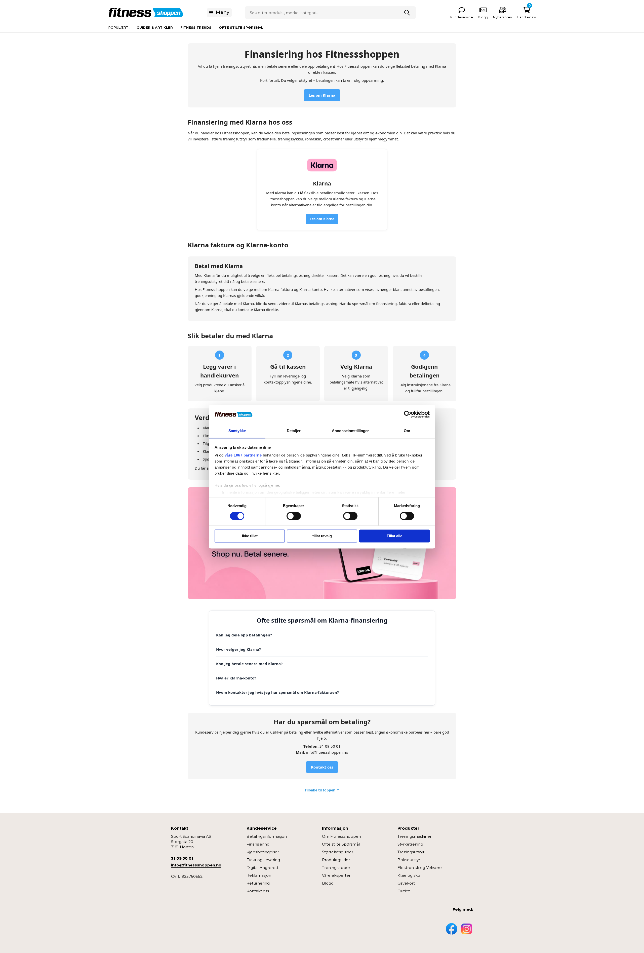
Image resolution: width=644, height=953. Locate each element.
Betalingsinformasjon (267, 836)
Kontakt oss (322, 767)
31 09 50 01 (182, 858)
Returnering (258, 883)
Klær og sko (408, 875)
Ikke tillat (250, 536)
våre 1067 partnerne (243, 455)
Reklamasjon (259, 875)
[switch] (294, 516)
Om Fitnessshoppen (341, 836)
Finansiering (258, 844)
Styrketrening (410, 844)
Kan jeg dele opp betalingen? (244, 634)
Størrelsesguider (337, 852)
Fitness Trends (195, 27)
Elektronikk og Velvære (419, 867)
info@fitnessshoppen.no (196, 865)
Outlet (403, 891)
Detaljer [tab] (294, 431)
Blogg (328, 883)
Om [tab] (407, 431)
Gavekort (406, 883)
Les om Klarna (322, 95)
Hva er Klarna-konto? (236, 677)
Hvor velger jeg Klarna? (238, 649)
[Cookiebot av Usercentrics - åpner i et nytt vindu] (408, 414)
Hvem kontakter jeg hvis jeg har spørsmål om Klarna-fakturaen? (277, 692)
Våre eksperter (336, 875)
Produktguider (336, 859)
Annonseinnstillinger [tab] (350, 431)
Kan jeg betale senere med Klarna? (249, 663)
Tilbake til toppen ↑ (322, 790)
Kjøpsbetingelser (263, 852)
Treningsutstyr (410, 852)
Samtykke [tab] (237, 431)
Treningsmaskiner (414, 836)
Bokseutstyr (408, 859)
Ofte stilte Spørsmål (341, 844)
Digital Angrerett (262, 867)
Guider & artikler (155, 27)
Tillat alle (394, 536)
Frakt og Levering (263, 859)
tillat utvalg (322, 536)
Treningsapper (336, 867)
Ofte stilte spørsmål (241, 27)
